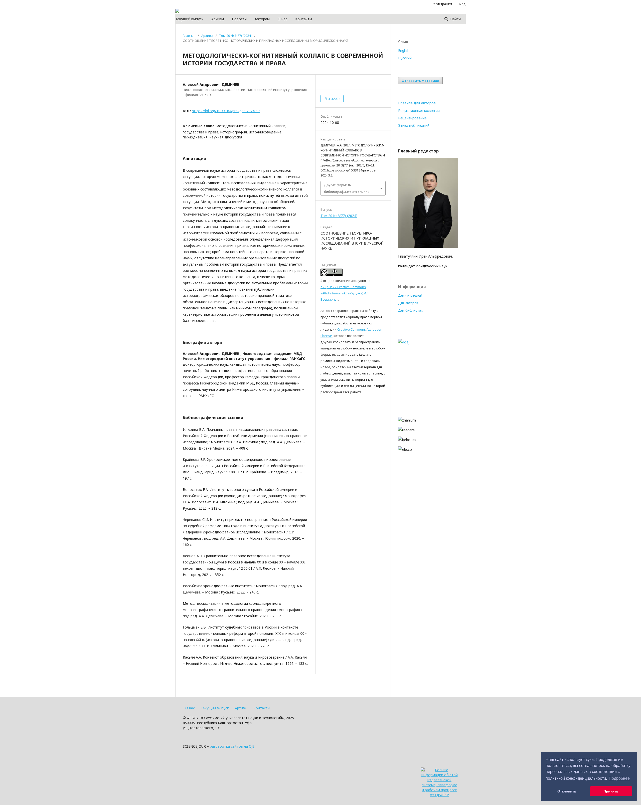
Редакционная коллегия (419, 110)
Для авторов (408, 303)
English (403, 50)
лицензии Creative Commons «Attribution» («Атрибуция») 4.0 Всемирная (344, 293)
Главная (189, 35)
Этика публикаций (413, 125)
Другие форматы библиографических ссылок (346, 188)
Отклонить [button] (566, 791)
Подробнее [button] (619, 778)
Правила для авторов (417, 103)
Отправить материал (420, 80)
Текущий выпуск (189, 19)
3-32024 (334, 98)
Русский (405, 58)
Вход (462, 4)
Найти (455, 19)
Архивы (217, 19)
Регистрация (442, 4)
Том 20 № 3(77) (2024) (235, 35)
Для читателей (410, 295)
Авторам (262, 19)
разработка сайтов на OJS (232, 746)
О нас (282, 19)
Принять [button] (610, 791)
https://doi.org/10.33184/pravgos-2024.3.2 (226, 110)
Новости (239, 19)
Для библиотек (410, 310)
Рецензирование (412, 118)
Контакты (303, 19)
